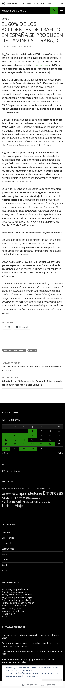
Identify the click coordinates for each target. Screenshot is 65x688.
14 (24, 439)
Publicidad (38, 502)
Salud (4, 565)
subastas (47, 502)
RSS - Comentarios (11, 471)
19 (6, 444)
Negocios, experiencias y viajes (17, 597)
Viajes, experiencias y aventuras (17, 594)
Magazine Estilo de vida (13, 611)
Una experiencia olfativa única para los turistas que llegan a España (30, 636)
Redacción (31, 46)
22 (32, 444)
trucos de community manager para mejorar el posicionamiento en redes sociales (30, 661)
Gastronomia (8, 548)
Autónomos (30, 489)
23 (41, 444)
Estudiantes (8, 498)
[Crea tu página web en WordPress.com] (32, 3)
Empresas (53, 493)
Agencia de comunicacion (14, 605)
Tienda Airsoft (8, 613)
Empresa (6, 532)
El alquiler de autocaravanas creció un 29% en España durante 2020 (32, 653)
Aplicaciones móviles (13, 488)
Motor (5, 19)
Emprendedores (29, 493)
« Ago (5, 453)
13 (15, 439)
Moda (4, 554)
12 (6, 439)
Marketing (35, 498)
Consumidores (43, 488)
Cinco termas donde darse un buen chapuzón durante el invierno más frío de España (30, 644)
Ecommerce (8, 493)
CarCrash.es (41, 65)
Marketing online (13, 502)
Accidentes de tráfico (14, 350)
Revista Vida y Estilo (11, 608)
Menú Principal (61, 10)
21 (24, 444)
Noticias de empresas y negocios (18, 602)
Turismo (8, 505)
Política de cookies (30, 676)
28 (24, 448)
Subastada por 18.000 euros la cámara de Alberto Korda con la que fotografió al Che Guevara (32, 381)
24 (50, 444)
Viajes (19, 505)
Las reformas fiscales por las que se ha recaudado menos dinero (32, 367)
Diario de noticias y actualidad (16, 600)
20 (15, 444)
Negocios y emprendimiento (15, 589)
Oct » (60, 453)
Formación (22, 498)
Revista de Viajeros (14, 10)
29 (32, 448)
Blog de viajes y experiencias (16, 591)
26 (6, 448)
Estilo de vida (8, 537)
